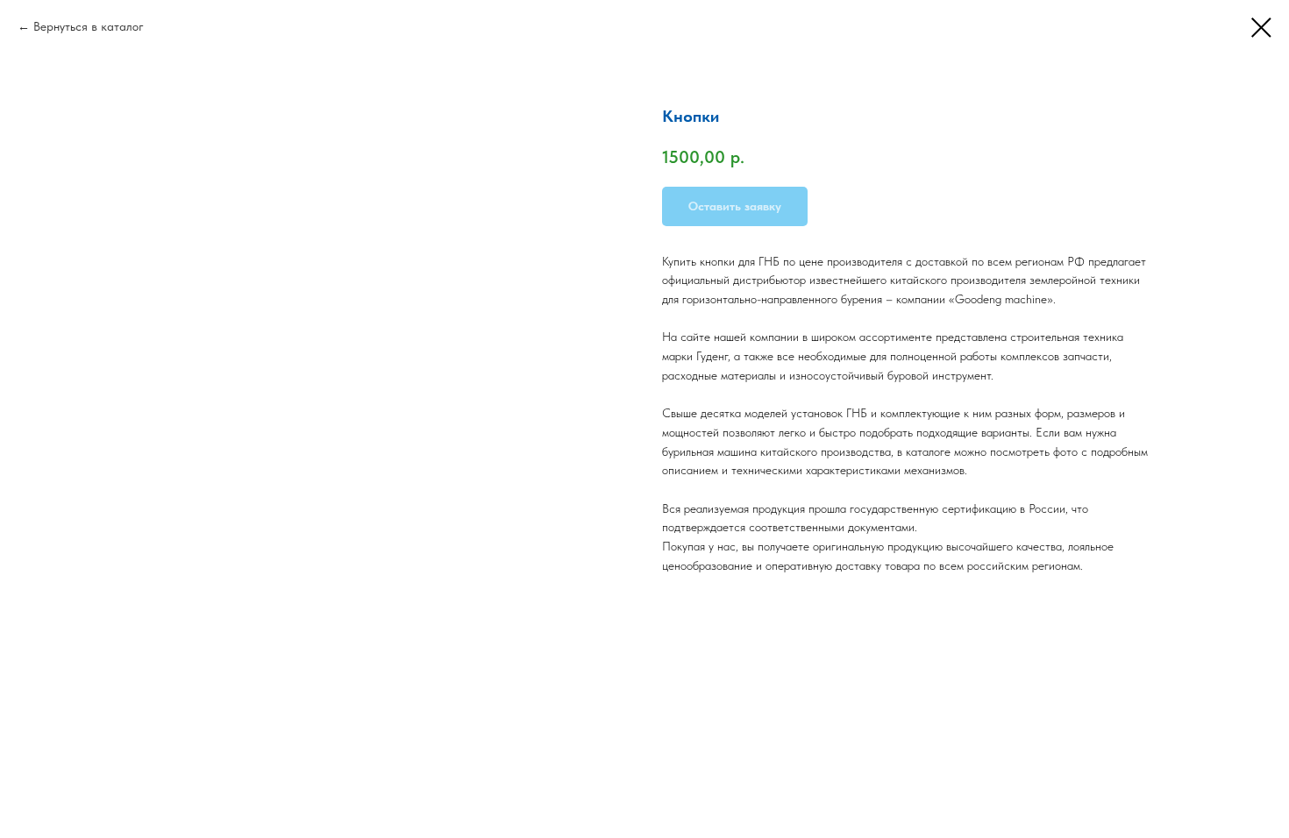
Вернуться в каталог (88, 26)
